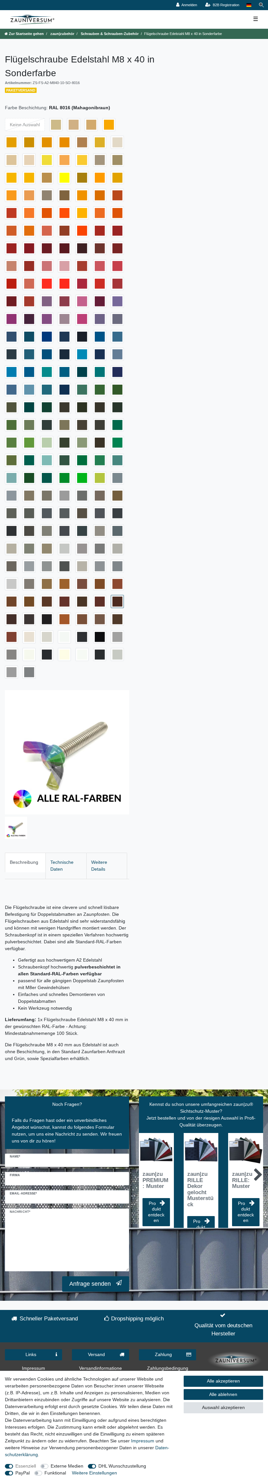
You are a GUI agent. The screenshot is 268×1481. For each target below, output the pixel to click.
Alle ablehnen (223, 1394)
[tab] (25, 866)
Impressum (33, 1368)
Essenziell (25, 1466)
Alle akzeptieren (223, 1381)
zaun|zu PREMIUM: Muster (155, 1180)
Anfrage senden (90, 1284)
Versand (96, 1354)
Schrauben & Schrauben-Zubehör (109, 34)
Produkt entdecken (156, 1212)
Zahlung (163, 1354)
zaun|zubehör (61, 34)
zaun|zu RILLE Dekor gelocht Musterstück (200, 1189)
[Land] (249, 5)
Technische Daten (62, 866)
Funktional (55, 1472)
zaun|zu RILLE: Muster (242, 1180)
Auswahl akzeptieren (223, 1407)
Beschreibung (24, 862)
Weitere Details (99, 866)
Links (30, 1354)
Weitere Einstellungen (94, 1472)
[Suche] (261, 5)
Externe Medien (67, 1466)
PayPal (22, 1472)
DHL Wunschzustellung (122, 1466)
